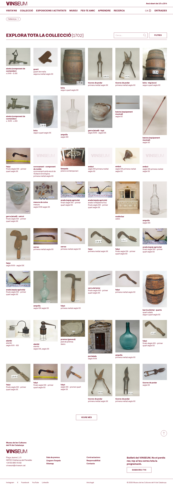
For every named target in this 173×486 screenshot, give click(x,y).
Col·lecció (26, 10)
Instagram (10, 482)
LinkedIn (45, 482)
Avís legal (90, 482)
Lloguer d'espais (53, 460)
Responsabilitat (93, 460)
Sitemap (50, 463)
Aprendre (104, 10)
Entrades (161, 10)
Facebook (25, 482)
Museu (73, 10)
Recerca (119, 10)
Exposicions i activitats (51, 10)
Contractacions (93, 457)
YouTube (35, 482)
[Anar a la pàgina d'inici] (16, 3)
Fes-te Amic (88, 10)
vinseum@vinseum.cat (15, 465)
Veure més (86, 417)
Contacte (90, 463)
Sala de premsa (53, 457)
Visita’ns (11, 10)
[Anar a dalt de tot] (164, 433)
